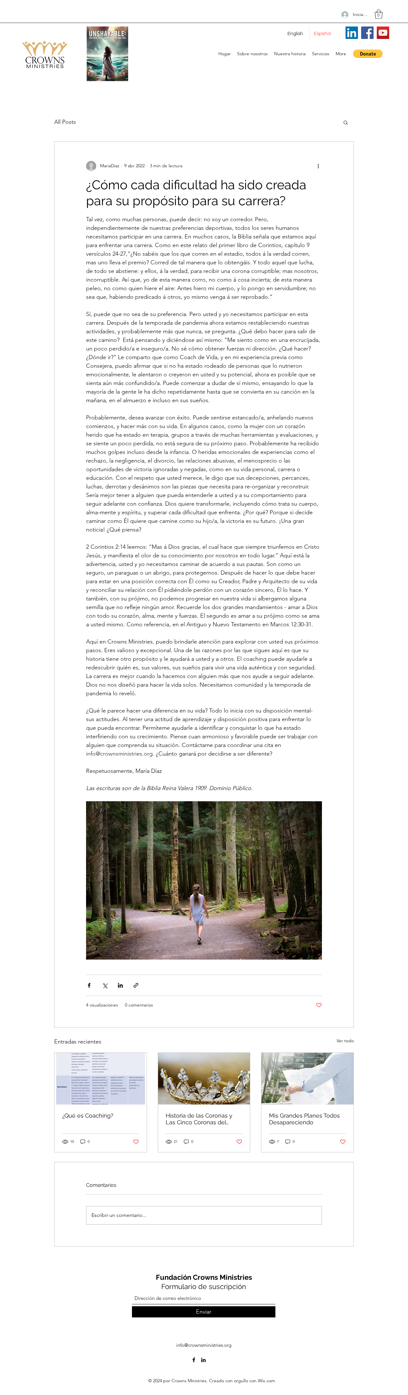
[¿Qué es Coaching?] (101, 1079)
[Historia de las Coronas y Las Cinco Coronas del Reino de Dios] (204, 1079)
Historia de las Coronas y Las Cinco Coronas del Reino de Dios (199, 1119)
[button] (378, 14)
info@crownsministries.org (203, 1345)
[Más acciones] (318, 166)
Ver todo (345, 1041)
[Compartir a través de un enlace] (136, 985)
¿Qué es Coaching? (87, 1115)
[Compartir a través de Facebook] (89, 985)
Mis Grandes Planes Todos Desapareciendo (304, 1119)
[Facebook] (367, 32)
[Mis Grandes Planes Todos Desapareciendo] (307, 1079)
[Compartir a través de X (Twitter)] (105, 985)
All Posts (65, 121)
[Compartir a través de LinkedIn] (120, 985)
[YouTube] (383, 32)
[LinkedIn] (352, 32)
